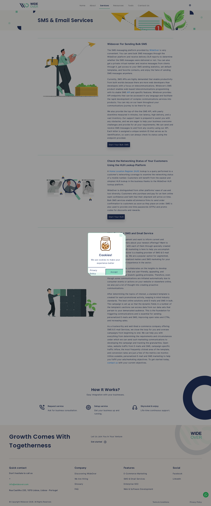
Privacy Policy (93, 272)
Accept (114, 272)
